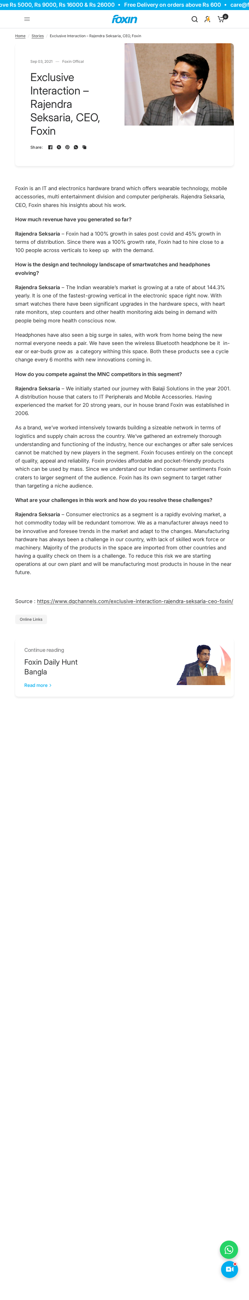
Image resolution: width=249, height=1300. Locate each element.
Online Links (31, 619)
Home (20, 36)
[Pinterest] (67, 147)
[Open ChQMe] (229, 1269)
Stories (38, 36)
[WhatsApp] (76, 147)
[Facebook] (50, 147)
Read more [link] (36, 685)
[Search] (195, 19)
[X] (59, 147)
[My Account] (207, 19)
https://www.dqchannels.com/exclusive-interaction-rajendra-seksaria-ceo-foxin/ (135, 601)
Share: (36, 147)
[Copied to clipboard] (84, 147)
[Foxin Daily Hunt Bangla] (202, 667)
